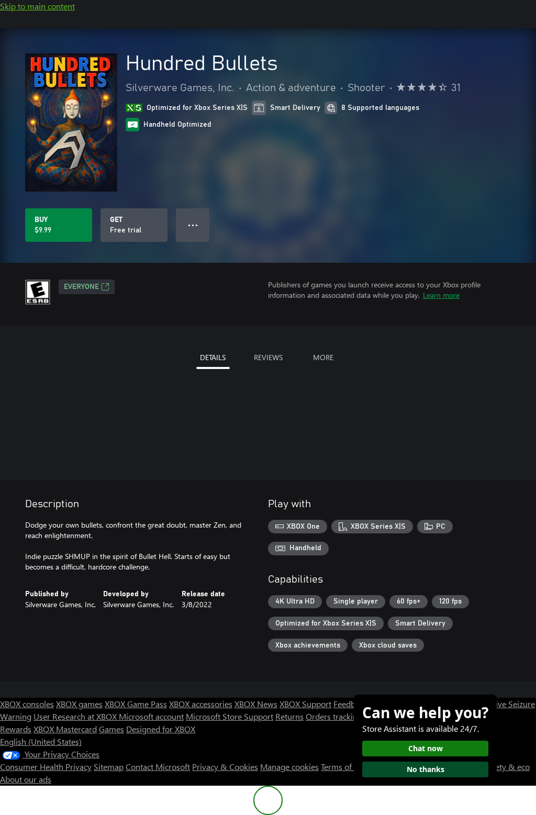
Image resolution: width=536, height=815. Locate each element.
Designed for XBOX (160, 728)
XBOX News (255, 703)
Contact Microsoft (158, 766)
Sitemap (109, 766)
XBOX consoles (27, 703)
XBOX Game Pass (136, 703)
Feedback (350, 703)
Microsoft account (151, 716)
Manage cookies (289, 766)
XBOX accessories (200, 703)
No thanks (425, 769)
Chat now (425, 748)
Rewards (15, 728)
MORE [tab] (323, 357)
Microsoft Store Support (229, 716)
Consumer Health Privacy (46, 766)
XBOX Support (305, 703)
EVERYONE (81, 287)
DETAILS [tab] (213, 357)
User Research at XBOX (76, 716)
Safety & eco (507, 766)
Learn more (441, 295)
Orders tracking (334, 716)
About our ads (25, 779)
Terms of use (343, 766)
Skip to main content (37, 6)
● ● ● (193, 225)
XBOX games (79, 703)
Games (111, 728)
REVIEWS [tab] (268, 357)
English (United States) (41, 741)
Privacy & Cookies (225, 766)
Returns (289, 716)
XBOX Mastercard (65, 728)
